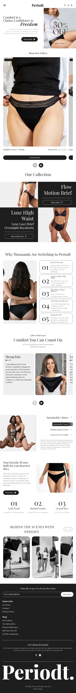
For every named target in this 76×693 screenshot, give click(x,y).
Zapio (41, 689)
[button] (4, 5)
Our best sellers (8, 624)
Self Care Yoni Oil (9, 630)
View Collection (17, 236)
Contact (5, 608)
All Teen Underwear (10, 634)
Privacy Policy (8, 611)
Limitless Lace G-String (13, 149)
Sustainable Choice (60, 424)
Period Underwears (10, 627)
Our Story (6, 605)
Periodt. (35, 686)
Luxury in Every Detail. (59, 435)
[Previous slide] (35, 165)
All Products (7, 620)
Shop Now (28, 39)
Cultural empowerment (59, 429)
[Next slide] (41, 165)
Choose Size (35, 157)
